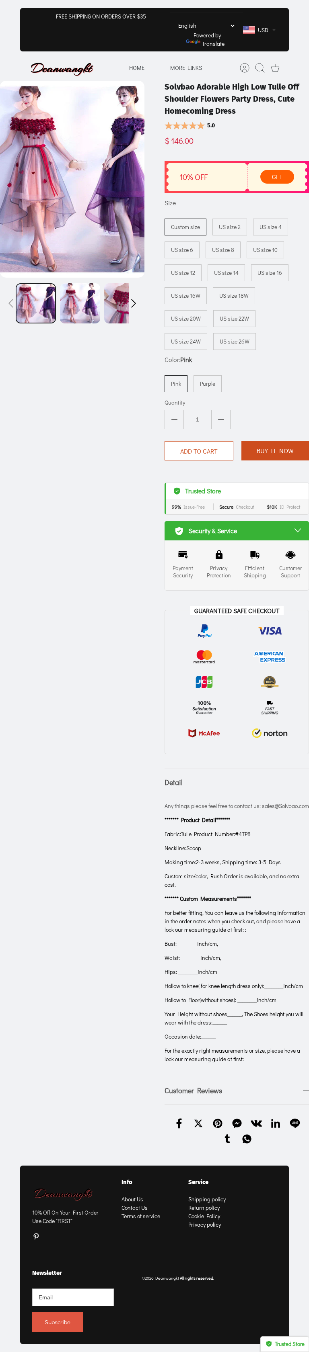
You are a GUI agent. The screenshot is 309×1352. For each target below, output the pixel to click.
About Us (132, 1199)
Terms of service (141, 1216)
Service (198, 1182)
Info (127, 1182)
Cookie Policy (204, 1216)
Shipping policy (207, 1199)
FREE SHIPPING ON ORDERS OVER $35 (101, 16)
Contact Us (135, 1207)
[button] (11, 303)
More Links (186, 68)
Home (136, 68)
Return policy (204, 1207)
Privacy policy (204, 1224)
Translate (213, 43)
